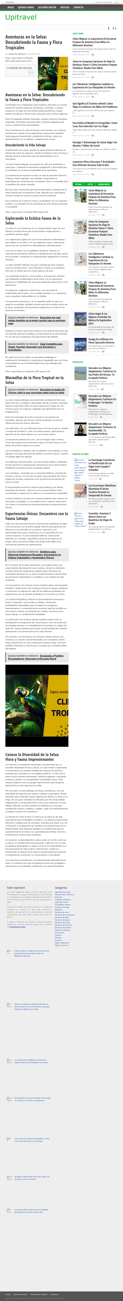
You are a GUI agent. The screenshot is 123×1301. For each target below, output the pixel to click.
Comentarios (104, 184)
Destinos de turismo (63, 925)
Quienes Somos (20, 1294)
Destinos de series (62, 922)
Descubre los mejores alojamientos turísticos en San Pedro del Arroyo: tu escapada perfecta (102, 372)
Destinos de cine (62, 912)
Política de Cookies (38, 1294)
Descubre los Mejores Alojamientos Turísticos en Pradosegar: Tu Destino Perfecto (102, 400)
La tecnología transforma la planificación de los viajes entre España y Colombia (101, 464)
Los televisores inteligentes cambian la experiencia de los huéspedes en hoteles (94, 85)
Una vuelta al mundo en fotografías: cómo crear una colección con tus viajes (95, 124)
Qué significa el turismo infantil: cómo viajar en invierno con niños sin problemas (95, 105)
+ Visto (90, 184)
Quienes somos (26, 7)
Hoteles (58, 935)
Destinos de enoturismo (65, 915)
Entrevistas (78, 362)
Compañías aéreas (63, 904)
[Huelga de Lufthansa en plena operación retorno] (81, 350)
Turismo (58, 940)
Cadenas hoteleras (63, 899)
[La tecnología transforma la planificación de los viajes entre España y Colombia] (81, 480)
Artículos (58, 897)
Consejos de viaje (62, 907)
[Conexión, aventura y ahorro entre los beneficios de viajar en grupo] (81, 526)
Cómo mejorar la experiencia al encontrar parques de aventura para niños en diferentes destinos (94, 42)
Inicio (11, 7)
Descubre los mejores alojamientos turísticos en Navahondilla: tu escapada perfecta (102, 428)
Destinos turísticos (62, 930)
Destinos (58, 909)
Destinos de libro (62, 917)
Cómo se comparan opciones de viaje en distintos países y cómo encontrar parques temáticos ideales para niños (95, 65)
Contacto (10, 2)
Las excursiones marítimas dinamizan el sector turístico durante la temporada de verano (102, 490)
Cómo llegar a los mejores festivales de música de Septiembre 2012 (100, 318)
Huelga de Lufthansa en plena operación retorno (101, 340)
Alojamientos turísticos (64, 894)
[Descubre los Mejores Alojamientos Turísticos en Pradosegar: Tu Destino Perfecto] (81, 407)
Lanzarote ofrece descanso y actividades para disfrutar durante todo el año (94, 163)
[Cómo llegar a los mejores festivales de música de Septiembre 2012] (81, 325)
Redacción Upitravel (17, 54)
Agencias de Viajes (81, 454)
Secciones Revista (47, 7)
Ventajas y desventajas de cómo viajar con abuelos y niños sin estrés (95, 144)
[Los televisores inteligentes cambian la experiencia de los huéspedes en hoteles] (81, 265)
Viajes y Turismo (62, 945)
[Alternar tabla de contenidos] (29, 72)
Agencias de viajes (62, 892)
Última (78, 184)
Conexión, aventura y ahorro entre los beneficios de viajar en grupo (100, 518)
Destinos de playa (62, 920)
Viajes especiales (62, 942)
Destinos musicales (63, 927)
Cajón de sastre (61, 902)
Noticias (64, 7)
